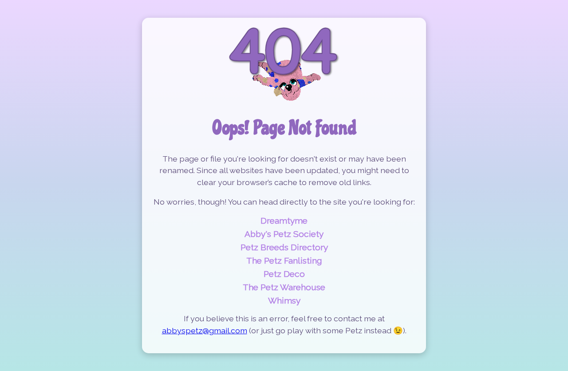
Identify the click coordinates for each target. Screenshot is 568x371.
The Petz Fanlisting (284, 260)
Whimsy (284, 300)
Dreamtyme (284, 220)
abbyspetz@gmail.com (204, 330)
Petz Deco (284, 274)
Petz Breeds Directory (284, 247)
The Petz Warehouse (284, 287)
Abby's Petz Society (284, 234)
